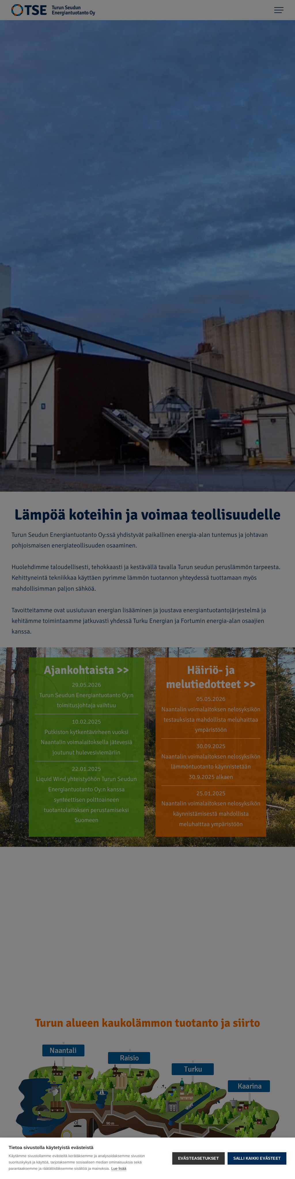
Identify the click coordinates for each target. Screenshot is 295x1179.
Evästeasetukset (198, 1158)
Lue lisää (118, 1168)
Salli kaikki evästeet (257, 1158)
